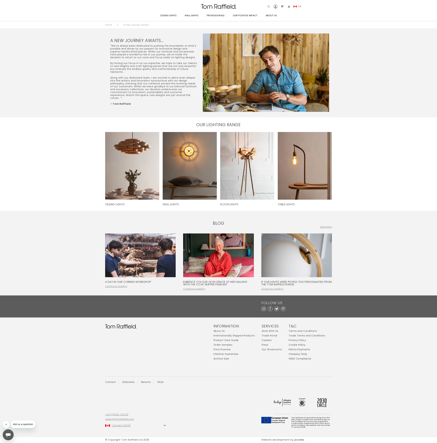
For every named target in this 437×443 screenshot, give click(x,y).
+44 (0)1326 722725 (116, 414)
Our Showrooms (272, 349)
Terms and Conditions (303, 331)
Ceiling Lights (168, 15)
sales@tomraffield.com (119, 419)
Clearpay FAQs (298, 354)
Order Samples (223, 344)
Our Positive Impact (245, 15)
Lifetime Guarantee (226, 354)
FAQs (160, 382)
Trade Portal (269, 335)
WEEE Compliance (300, 358)
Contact (110, 382)
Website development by (282, 439)
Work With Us (270, 331)
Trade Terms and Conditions (307, 335)
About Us (271, 15)
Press (265, 344)
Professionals (216, 15)
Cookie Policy (297, 344)
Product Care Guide (226, 340)
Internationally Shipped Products (234, 335)
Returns (146, 382)
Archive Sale (221, 358)
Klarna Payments (299, 349)
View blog (326, 226)
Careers (267, 340)
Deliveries (128, 382)
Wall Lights (192, 15)
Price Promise (222, 349)
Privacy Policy (297, 340)
